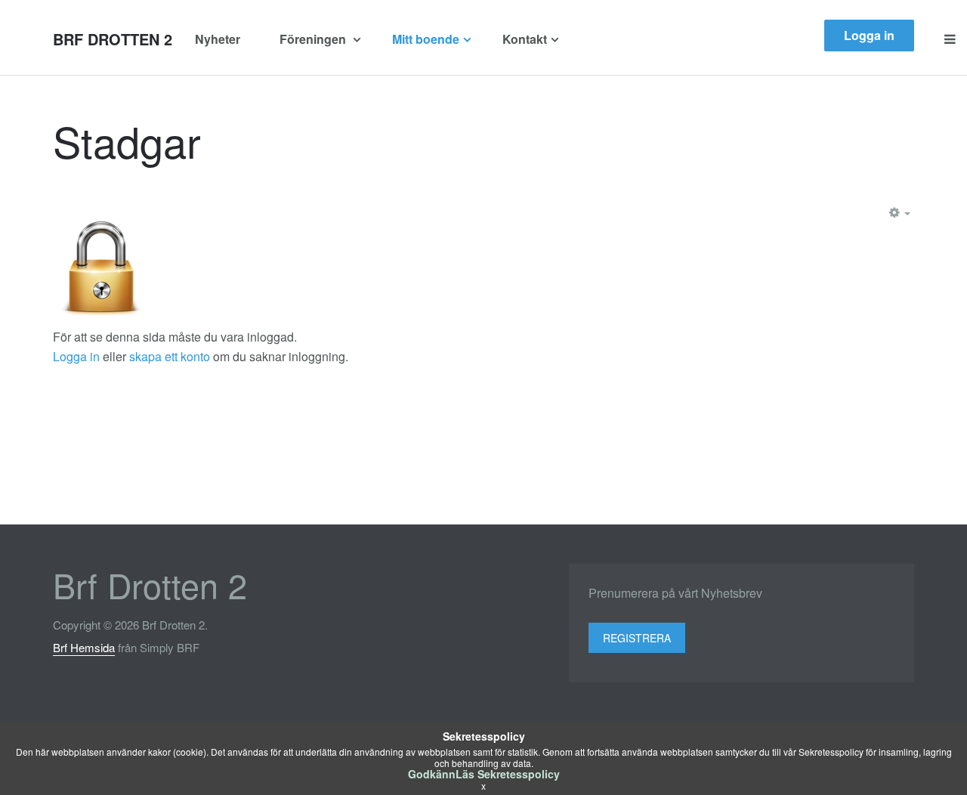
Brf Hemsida (84, 647)
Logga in (869, 35)
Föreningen (314, 39)
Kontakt (524, 39)
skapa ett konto (169, 356)
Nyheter (217, 39)
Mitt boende (425, 39)
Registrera (637, 637)
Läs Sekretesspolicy (508, 773)
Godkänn (432, 773)
